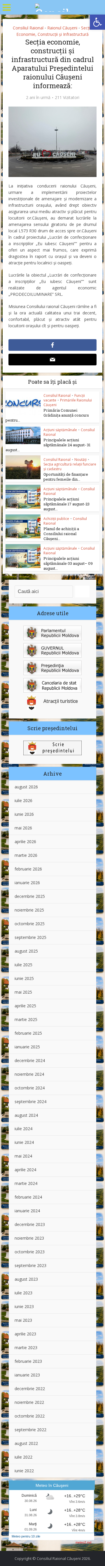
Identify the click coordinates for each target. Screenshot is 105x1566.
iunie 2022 (24, 1470)
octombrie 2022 (30, 1416)
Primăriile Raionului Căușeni (67, 402)
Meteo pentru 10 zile (26, 1536)
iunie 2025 (24, 978)
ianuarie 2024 (27, 1210)
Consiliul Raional (28, 28)
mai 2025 (23, 992)
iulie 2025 (23, 964)
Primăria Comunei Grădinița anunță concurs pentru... (47, 415)
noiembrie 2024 (29, 1074)
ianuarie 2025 (27, 1047)
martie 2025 (26, 1019)
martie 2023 (26, 1347)
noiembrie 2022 (29, 1402)
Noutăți (80, 459)
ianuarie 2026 (27, 882)
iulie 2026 (23, 800)
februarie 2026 (28, 869)
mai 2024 (23, 1156)
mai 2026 (23, 828)
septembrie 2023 (30, 1265)
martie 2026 (26, 855)
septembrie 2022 (30, 1429)
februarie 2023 (28, 1361)
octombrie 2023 (30, 1251)
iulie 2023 (23, 1293)
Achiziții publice (56, 518)
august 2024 (26, 1115)
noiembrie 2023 (29, 1238)
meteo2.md (83, 1542)
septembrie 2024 (30, 1101)
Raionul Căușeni (62, 28)
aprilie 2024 (25, 1169)
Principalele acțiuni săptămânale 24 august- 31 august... (48, 444)
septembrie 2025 (30, 937)
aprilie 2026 (25, 841)
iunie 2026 (24, 814)
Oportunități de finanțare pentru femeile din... (65, 477)
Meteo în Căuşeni (52, 1485)
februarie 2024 (28, 1197)
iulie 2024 (23, 1128)
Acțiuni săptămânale (60, 429)
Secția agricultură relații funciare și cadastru (69, 466)
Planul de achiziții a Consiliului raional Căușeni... (61, 533)
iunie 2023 (24, 1306)
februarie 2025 (28, 1033)
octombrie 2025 (30, 923)
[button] (97, 22)
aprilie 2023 (25, 1334)
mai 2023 (23, 1320)
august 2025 (26, 951)
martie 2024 (26, 1183)
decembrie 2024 (30, 1060)
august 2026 (26, 787)
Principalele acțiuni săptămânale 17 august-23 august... (66, 504)
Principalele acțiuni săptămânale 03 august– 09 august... (68, 563)
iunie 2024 (24, 1142)
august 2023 (26, 1279)
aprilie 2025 (25, 1005)
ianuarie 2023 (27, 1375)
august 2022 (26, 1443)
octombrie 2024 (30, 1088)
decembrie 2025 (30, 896)
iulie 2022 (23, 1457)
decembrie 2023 (30, 1224)
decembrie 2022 (30, 1388)
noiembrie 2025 (29, 910)
